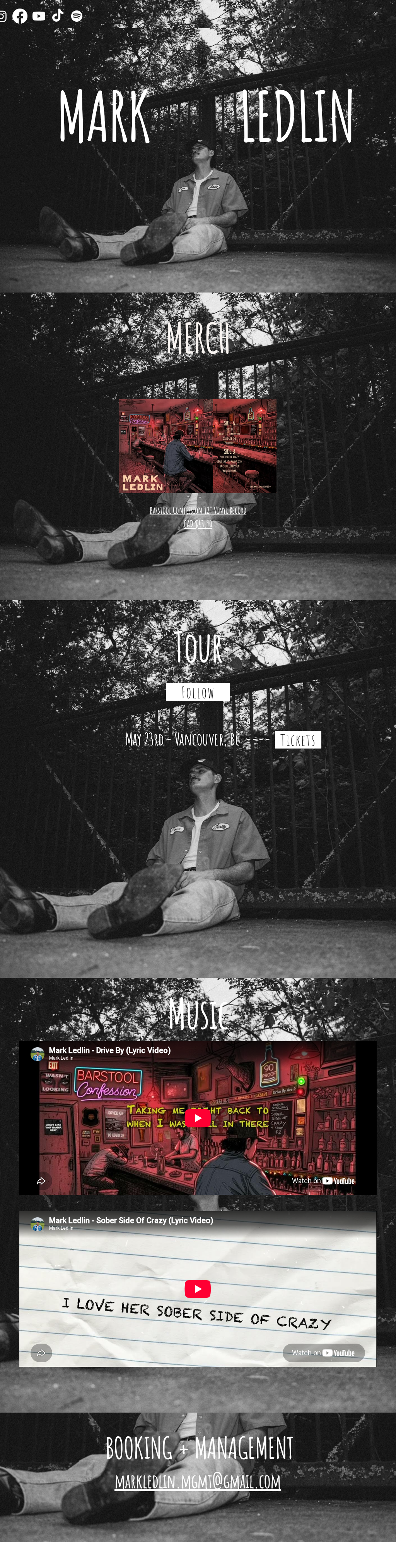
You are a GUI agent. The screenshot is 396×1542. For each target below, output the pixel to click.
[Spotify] (76, 16)
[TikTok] (57, 16)
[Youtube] (38, 16)
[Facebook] (19, 16)
